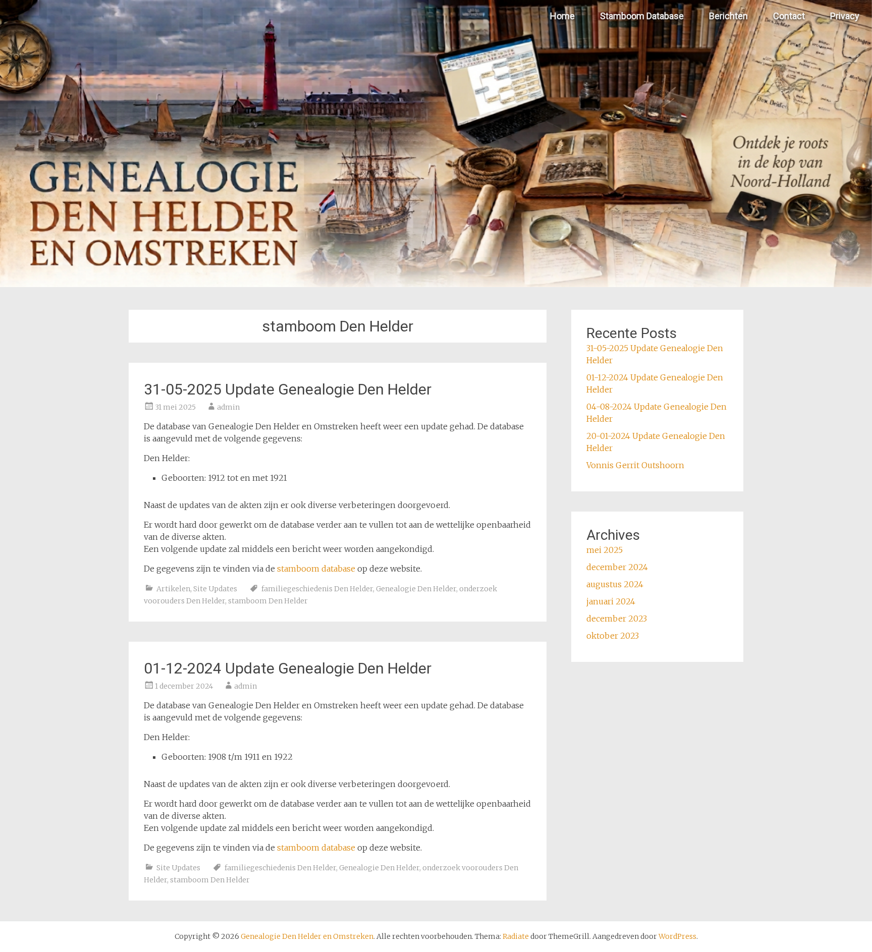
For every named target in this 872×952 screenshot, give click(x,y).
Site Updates (215, 588)
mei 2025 (604, 550)
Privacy (844, 16)
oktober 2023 (612, 636)
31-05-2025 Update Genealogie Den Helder (287, 389)
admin (228, 407)
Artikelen (173, 588)
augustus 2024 (614, 584)
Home (562, 16)
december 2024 (617, 567)
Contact (789, 16)
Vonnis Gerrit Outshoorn (635, 465)
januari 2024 (610, 601)
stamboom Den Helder (268, 600)
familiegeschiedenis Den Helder (317, 588)
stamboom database (316, 569)
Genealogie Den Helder (416, 588)
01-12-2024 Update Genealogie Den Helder (287, 668)
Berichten (728, 16)
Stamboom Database (642, 16)
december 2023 (616, 618)
